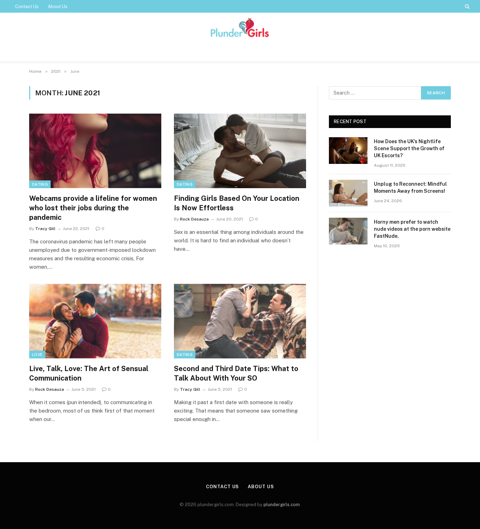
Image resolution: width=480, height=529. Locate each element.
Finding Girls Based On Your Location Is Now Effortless (236, 203)
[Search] (466, 6)
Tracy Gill (45, 228)
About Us (57, 6)
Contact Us (27, 6)
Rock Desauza (194, 219)
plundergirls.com (282, 504)
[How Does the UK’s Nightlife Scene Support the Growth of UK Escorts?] (348, 150)
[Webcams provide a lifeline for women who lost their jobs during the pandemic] (95, 151)
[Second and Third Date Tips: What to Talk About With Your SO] (240, 321)
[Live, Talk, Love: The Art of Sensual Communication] (95, 321)
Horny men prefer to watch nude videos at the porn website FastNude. (412, 229)
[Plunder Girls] (240, 28)
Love (37, 354)
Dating (40, 184)
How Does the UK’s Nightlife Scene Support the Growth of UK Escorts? (409, 148)
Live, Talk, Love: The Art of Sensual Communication (88, 373)
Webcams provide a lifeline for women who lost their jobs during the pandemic (93, 208)
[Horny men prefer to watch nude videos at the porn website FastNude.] (348, 231)
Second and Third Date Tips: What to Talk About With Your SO (236, 373)
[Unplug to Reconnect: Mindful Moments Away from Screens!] (348, 193)
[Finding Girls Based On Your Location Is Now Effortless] (240, 151)
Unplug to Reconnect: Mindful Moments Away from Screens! (410, 187)
